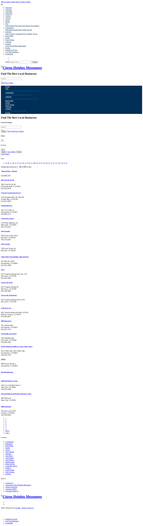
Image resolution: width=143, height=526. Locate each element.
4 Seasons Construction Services (11, 193)
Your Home (26, 26)
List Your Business (12, 52)
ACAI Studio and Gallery (9, 334)
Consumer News (21, 34)
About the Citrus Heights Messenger (18, 485)
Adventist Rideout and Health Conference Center (16, 394)
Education (9, 30)
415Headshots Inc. (6, 205)
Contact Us (9, 483)
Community (9, 442)
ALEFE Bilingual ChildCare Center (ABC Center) (16, 346)
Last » (7, 433)
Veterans (8, 42)
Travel (35, 34)
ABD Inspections (6, 321)
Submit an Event (11, 50)
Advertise (8, 12)
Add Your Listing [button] (17, 131)
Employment (17, 30)
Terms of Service (11, 487)
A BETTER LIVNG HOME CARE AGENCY (15, 257)
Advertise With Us (11, 491)
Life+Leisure (10, 34)
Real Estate (9, 36)
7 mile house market (7, 218)
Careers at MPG (11, 489)
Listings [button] (8, 44)
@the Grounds (5, 231)
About (7, 20)
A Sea (2, 270)
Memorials (22, 46)
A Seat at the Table (7, 282)
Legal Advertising (11, 46)
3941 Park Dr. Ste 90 (7, 180)
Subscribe (8, 14)
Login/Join (9, 54)
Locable (17, 508)
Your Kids (18, 26)
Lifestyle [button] (8, 32)
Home (7, 22)
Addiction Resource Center (9, 381)
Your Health (9, 26)
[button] (71, 83)
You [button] (6, 24)
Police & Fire (27, 30)
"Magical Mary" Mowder (9, 171)
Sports (7, 38)
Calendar (8, 10)
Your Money (34, 26)
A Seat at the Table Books (9, 295)
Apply (3, 152)
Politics (29, 34)
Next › (7, 431)
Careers (8, 16)
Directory (8, 8)
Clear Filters (11, 152)
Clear (9, 131)
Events (7, 48)
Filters (4, 131)
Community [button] (9, 28)
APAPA (3, 359)
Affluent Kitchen (6, 406)
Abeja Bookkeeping (7, 372)
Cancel (19, 152)
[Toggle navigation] (2, 4)
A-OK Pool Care (6, 308)
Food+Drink (9, 40)
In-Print (8, 474)
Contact (8, 18)
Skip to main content (8, 2)
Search (7, 62)
